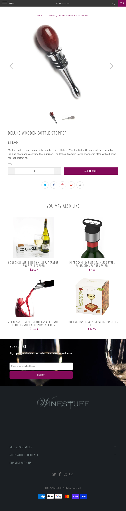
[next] (111, 66)
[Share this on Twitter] (45, 185)
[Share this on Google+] (71, 185)
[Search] (115, 3)
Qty (10, 164)
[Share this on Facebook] (53, 185)
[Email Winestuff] (71, 475)
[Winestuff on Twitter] (54, 475)
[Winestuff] (63, 3)
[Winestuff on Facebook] (60, 475)
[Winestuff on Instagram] (65, 475)
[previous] (12, 66)
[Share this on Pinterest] (62, 185)
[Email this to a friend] (80, 185)
